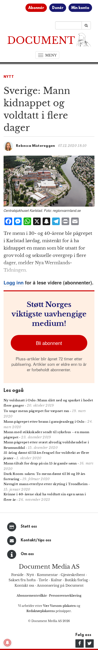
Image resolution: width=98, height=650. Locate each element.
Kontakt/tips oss (36, 540)
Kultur (56, 580)
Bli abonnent (49, 342)
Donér (57, 8)
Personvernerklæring (65, 595)
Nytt (9, 77)
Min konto (80, 8)
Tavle (43, 580)
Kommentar (47, 575)
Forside (17, 575)
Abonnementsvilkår (32, 595)
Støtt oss (29, 527)
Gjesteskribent (73, 575)
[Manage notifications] (7, 642)
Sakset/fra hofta (22, 580)
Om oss (27, 554)
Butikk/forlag (76, 580)
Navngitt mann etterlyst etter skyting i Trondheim (46, 484)
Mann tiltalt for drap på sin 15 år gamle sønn (40, 463)
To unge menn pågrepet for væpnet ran (36, 411)
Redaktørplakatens (40, 611)
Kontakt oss (24, 585)
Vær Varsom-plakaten (59, 606)
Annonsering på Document (60, 585)
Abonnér (36, 8)
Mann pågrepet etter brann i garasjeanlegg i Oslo (44, 422)
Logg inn (14, 282)
